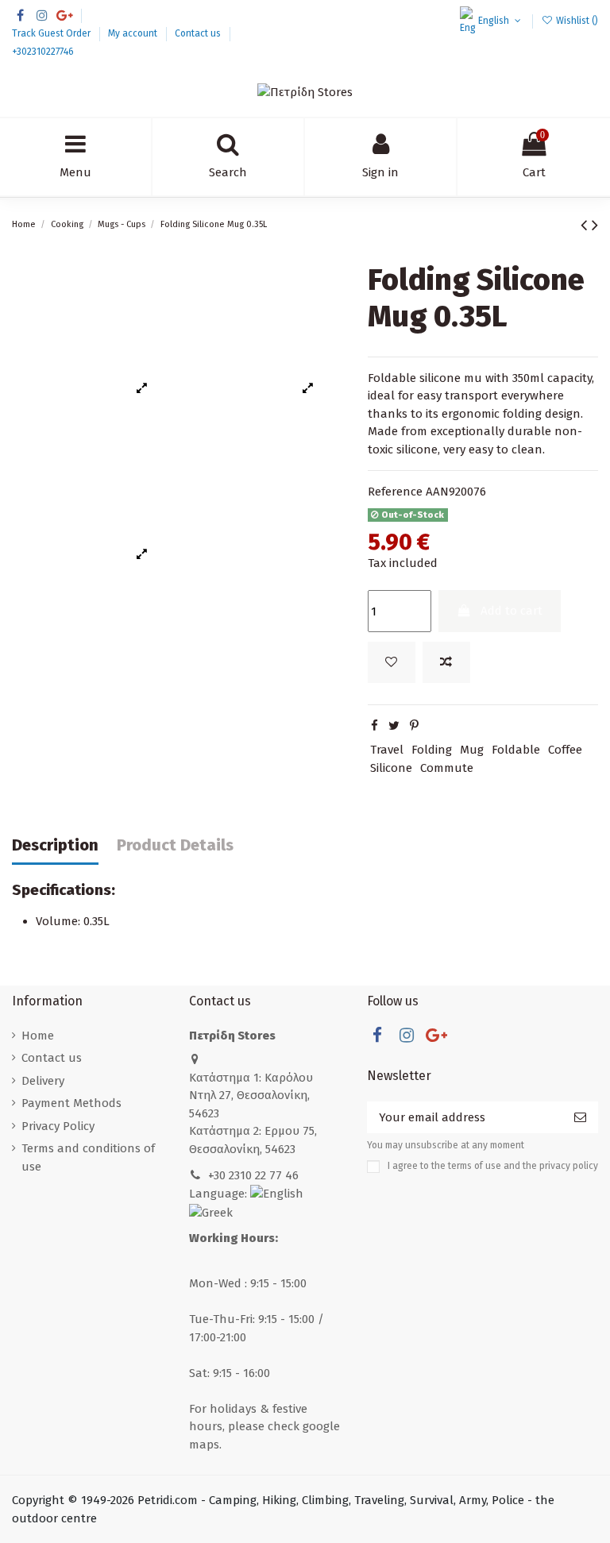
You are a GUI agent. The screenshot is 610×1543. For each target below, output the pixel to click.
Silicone (391, 768)
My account (134, 33)
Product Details (175, 845)
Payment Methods (71, 1103)
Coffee (565, 750)
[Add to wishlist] (391, 663)
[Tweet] (394, 726)
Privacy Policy (58, 1126)
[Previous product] (586, 225)
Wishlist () (576, 20)
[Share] (374, 726)
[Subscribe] (580, 1117)
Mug (472, 750)
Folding (431, 750)
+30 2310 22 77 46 (253, 1175)
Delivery (42, 1081)
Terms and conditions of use (88, 1157)
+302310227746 (43, 51)
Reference (395, 491)
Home (37, 1035)
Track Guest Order (52, 33)
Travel (386, 750)
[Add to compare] (446, 663)
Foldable (516, 750)
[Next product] (595, 225)
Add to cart (511, 611)
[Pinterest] (414, 726)
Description (55, 845)
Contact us (199, 33)
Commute (446, 768)
